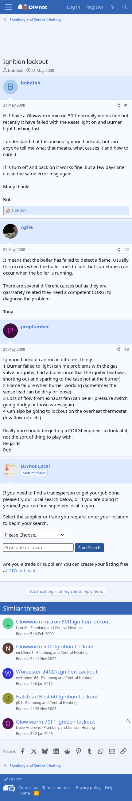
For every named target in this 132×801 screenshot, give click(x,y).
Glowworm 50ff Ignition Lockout (55, 646)
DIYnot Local (21, 570)
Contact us (28, 787)
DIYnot (15, 779)
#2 (126, 249)
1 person (18, 210)
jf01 (19, 702)
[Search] (125, 7)
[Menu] (8, 7)
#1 (126, 105)
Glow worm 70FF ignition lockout (55, 721)
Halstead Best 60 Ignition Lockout (57, 696)
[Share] (118, 105)
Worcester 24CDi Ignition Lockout (57, 671)
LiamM (22, 627)
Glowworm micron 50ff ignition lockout (63, 621)
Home (24, 793)
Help (109, 787)
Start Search (89, 547)
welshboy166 (27, 677)
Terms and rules (56, 787)
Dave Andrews (28, 727)
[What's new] (112, 7)
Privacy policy (88, 787)
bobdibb (16, 70)
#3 (126, 349)
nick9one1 (24, 652)
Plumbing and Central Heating (56, 627)
